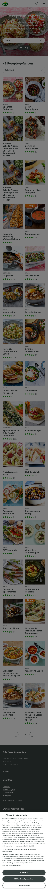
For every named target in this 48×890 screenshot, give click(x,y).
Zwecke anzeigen (24, 885)
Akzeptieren (24, 872)
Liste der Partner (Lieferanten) (11, 865)
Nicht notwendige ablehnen (24, 879)
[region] (24, 851)
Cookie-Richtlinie (29, 846)
